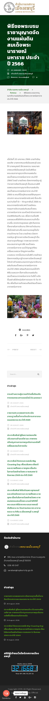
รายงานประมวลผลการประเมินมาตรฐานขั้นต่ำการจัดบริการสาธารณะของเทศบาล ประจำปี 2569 (24, 416)
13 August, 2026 (16, 480)
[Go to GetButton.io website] (6, 698)
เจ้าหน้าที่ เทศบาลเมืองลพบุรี (22, 74)
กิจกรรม (14, 77)
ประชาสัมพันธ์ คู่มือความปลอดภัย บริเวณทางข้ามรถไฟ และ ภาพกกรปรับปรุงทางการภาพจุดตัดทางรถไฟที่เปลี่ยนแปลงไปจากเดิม (23, 612)
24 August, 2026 (16, 451)
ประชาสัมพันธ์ (24, 77)
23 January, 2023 (19, 70)
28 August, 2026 (17, 403)
